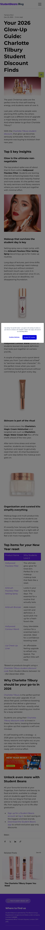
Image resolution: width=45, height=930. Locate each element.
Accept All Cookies (29, 337)
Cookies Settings (14, 337)
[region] (22, 333)
